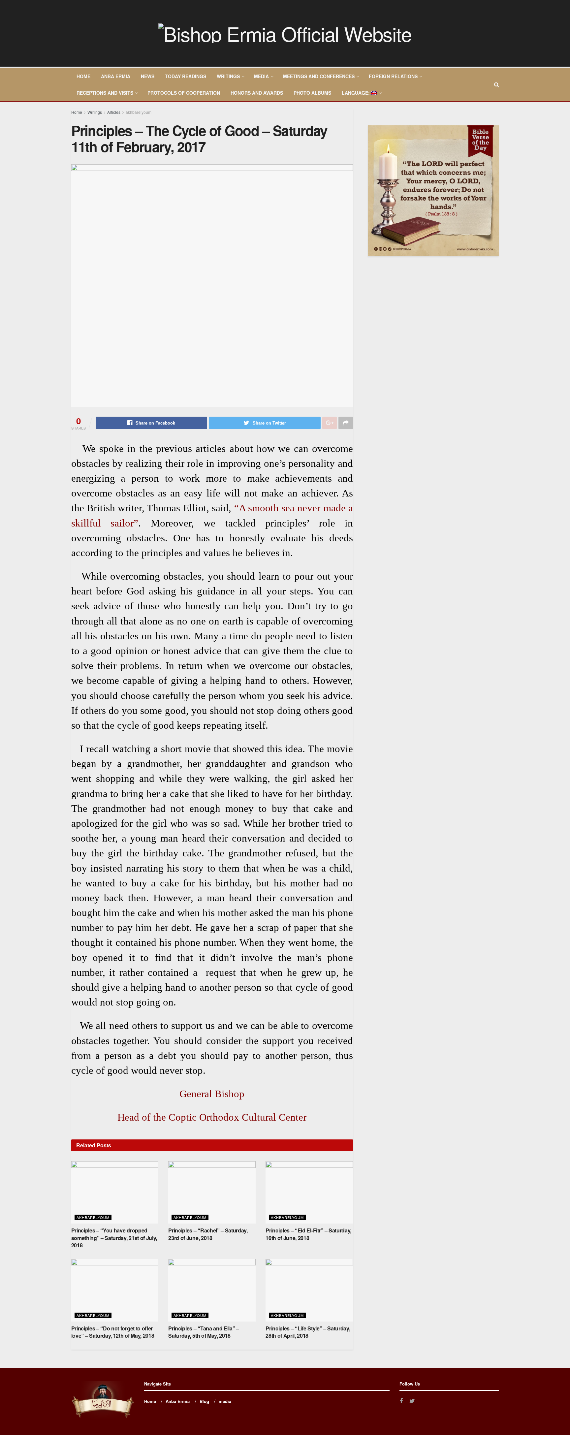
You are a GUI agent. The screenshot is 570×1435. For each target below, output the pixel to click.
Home (83, 76)
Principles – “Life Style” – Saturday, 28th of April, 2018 (308, 1331)
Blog (204, 1401)
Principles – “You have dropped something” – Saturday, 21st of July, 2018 (114, 1238)
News (147, 76)
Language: (356, 92)
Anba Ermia (115, 76)
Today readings (185, 76)
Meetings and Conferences (319, 76)
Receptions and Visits (105, 92)
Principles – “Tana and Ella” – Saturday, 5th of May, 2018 (203, 1331)
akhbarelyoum (138, 112)
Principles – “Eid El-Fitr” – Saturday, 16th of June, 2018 (308, 1234)
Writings (228, 76)
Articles (113, 112)
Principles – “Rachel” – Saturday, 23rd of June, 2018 (207, 1234)
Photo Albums (312, 92)
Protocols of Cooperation (183, 92)
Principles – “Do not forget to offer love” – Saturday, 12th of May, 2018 (112, 1331)
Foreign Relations (393, 76)
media (261, 76)
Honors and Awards (257, 92)
